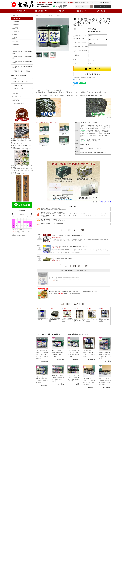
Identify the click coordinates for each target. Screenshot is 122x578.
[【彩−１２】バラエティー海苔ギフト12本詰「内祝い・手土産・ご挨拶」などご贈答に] (73, 369)
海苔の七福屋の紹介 (41, 11)
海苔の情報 (15, 93)
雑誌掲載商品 (15, 100)
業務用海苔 (15, 28)
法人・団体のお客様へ (17, 173)
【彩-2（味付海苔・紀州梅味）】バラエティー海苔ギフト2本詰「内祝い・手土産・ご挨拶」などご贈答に (42, 354)
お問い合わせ (101, 11)
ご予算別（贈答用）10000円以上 (21, 71)
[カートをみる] (102, 6)
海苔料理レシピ (16, 96)
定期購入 (14, 38)
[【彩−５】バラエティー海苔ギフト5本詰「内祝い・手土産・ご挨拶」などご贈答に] (89, 343)
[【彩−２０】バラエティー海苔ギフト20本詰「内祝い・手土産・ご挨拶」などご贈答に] (105, 371)
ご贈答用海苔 (51, 15)
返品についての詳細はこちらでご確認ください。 (85, 77)
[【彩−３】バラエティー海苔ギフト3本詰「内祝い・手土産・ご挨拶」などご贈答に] (58, 343)
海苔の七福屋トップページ (41, 15)
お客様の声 (60, 11)
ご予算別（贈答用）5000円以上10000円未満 (22, 66)
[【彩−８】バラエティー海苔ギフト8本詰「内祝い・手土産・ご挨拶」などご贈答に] (42, 370)
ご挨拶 (14, 78)
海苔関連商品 (15, 44)
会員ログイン (91, 2)
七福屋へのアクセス (17, 88)
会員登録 (99, 2)
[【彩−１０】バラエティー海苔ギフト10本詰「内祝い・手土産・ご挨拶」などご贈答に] (58, 369)
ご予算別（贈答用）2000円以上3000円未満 (22, 57)
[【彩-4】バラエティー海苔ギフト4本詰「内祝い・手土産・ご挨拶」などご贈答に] (73, 343)
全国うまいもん (16, 31)
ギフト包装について (105, 202)
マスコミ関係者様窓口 (18, 103)
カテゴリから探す (21, 11)
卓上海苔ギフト (59, 15)
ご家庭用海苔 (15, 21)
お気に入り (107, 2)
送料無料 (14, 34)
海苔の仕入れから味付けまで (20, 81)
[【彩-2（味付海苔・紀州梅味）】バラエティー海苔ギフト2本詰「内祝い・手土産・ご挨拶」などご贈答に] (42, 343)
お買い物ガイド (81, 11)
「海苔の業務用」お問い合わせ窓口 (21, 149)
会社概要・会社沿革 (17, 85)
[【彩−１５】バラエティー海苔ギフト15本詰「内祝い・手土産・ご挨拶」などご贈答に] (89, 371)
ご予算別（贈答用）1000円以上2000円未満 (22, 52)
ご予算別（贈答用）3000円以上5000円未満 (22, 62)
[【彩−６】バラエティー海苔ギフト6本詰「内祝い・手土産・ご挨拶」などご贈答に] (105, 344)
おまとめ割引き (16, 41)
